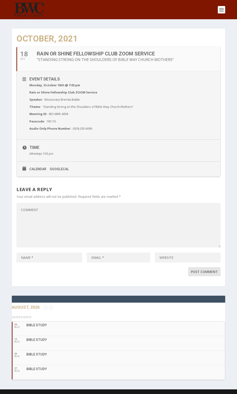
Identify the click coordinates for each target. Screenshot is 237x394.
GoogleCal (59, 169)
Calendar (37, 169)
